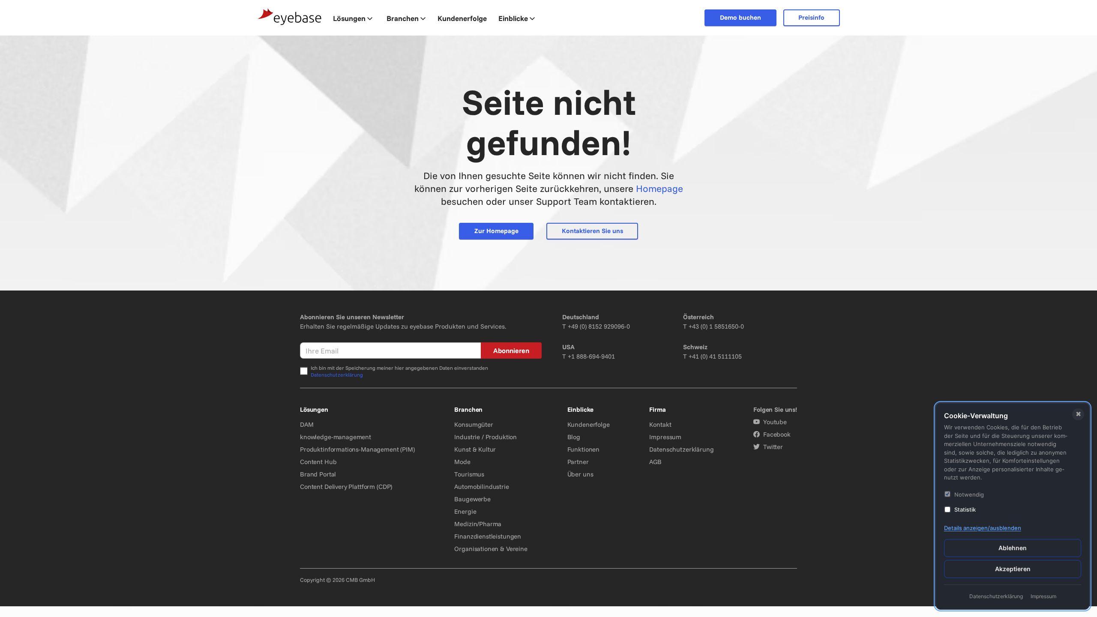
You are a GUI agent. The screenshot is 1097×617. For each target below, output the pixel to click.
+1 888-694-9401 (591, 356)
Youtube (775, 422)
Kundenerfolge (588, 424)
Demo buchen (740, 17)
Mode (462, 462)
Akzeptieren (1013, 568)
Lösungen (349, 18)
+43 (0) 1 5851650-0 (716, 326)
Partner (578, 462)
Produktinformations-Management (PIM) (357, 449)
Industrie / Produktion (485, 437)
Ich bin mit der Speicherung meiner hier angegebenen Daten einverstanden (399, 371)
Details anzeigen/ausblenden (982, 527)
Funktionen (583, 449)
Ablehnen (1012, 547)
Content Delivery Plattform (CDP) (346, 486)
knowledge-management (335, 437)
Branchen (403, 18)
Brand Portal (318, 474)
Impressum (665, 437)
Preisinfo (811, 17)
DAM (307, 424)
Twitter (773, 447)
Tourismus (469, 474)
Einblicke (513, 18)
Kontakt (660, 424)
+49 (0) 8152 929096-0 (599, 326)
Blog (573, 437)
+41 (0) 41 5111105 (715, 356)
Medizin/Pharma (477, 524)
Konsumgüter (473, 424)
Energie (465, 511)
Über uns (580, 474)
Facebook (777, 434)
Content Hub (318, 462)
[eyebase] (289, 17)
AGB (655, 462)
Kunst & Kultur (475, 449)
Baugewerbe (472, 499)
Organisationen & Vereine (490, 549)
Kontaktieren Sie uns (592, 231)
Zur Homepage (496, 231)
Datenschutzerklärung (337, 374)
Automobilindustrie (481, 486)
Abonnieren (511, 350)
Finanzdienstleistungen (487, 536)
